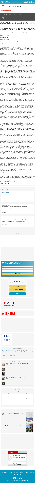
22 (26, 400)
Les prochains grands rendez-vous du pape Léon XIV (11, 418)
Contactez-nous (31, 472)
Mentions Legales (20, 472)
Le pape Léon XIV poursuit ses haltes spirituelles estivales (12, 425)
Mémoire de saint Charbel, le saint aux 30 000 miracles (13, 372)
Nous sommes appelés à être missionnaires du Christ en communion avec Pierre (13, 350)
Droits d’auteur (26, 472)
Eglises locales (5, 192)
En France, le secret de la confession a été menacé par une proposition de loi (16, 377)
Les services (15, 472)
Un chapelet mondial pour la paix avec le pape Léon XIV (13, 368)
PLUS (17, 232)
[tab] (13, 452)
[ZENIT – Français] (10, 2)
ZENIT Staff (2, 18)
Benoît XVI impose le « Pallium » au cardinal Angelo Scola (13, 194)
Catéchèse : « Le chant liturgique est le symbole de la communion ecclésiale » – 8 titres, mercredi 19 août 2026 (17, 351)
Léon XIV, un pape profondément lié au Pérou (10, 412)
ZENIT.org (12, 22)
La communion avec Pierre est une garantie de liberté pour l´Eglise (14, 219)
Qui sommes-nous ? (4, 472)
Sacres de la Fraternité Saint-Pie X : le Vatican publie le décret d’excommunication (17, 363)
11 (8, 398)
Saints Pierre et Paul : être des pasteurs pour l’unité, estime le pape (14, 206)
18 (8, 400)
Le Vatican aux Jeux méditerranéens (7, 355)
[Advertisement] (17, 241)
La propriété (10, 472)
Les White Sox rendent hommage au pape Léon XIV (9, 354)
